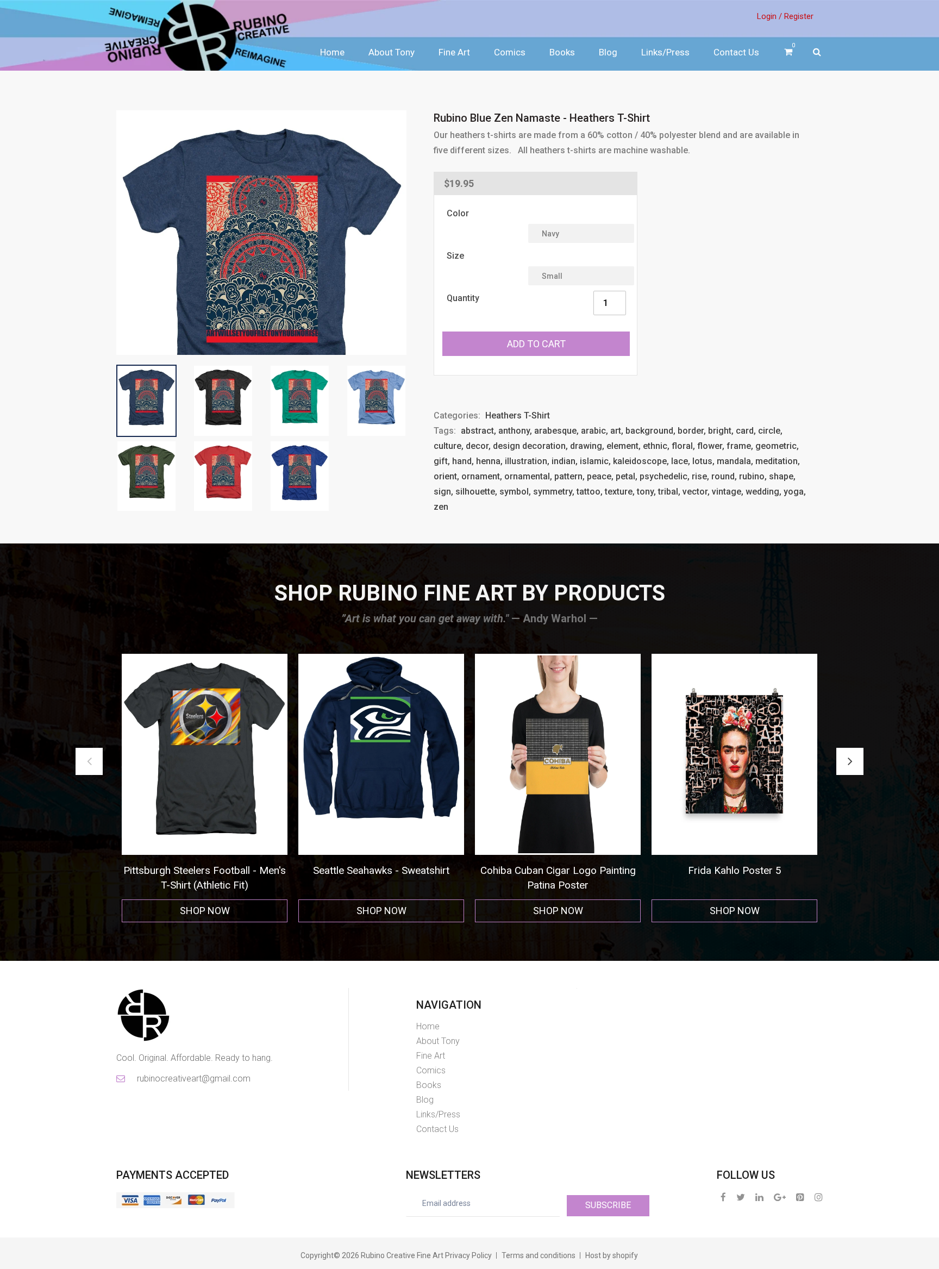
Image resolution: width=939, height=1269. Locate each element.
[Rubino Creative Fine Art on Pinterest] (800, 1197)
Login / (769, 16)
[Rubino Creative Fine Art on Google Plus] (780, 1197)
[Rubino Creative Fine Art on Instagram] (819, 1197)
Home (332, 52)
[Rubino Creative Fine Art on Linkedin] (759, 1197)
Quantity (463, 298)
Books (562, 52)
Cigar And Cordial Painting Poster (734, 870)
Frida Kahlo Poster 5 (558, 870)
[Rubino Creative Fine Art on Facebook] (723, 1197)
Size (455, 256)
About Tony (391, 52)
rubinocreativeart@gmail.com (193, 1078)
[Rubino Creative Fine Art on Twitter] (740, 1197)
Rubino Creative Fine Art (402, 1255)
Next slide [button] (849, 761)
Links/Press (665, 52)
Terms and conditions (538, 1255)
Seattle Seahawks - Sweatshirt (204, 870)
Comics (509, 52)
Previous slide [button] (89, 761)
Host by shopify (611, 1255)
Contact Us (736, 52)
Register (798, 16)
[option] (204, 788)
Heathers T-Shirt (517, 415)
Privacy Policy (468, 1255)
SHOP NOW (205, 910)
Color (458, 213)
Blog (608, 52)
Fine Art (454, 52)
